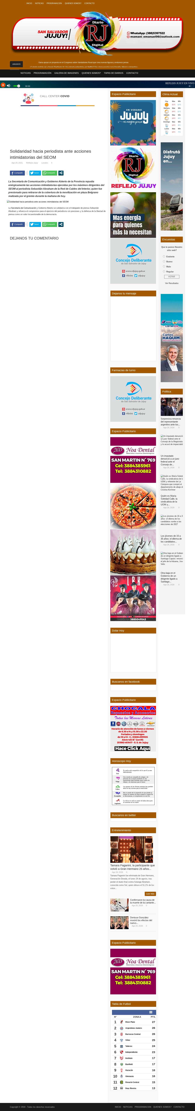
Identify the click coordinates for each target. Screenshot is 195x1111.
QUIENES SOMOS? (73, 3)
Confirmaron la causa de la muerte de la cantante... (143, 901)
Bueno (169, 261)
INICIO (29, 3)
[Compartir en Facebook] (17, 173)
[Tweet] (35, 173)
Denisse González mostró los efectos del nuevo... (141, 920)
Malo (168, 267)
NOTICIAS (39, 3)
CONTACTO (89, 3)
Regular (170, 272)
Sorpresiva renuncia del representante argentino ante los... (171, 421)
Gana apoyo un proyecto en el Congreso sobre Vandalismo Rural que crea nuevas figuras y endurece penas (83, 62)
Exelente (170, 256)
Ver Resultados (172, 283)
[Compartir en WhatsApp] (49, 173)
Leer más (150, 894)
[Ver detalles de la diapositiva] (172, 186)
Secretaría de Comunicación (23, 208)
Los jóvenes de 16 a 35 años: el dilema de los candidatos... (171, 539)
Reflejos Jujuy (32, 163)
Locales (44, 163)
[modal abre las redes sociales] (61, 173)
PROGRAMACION (54, 3)
